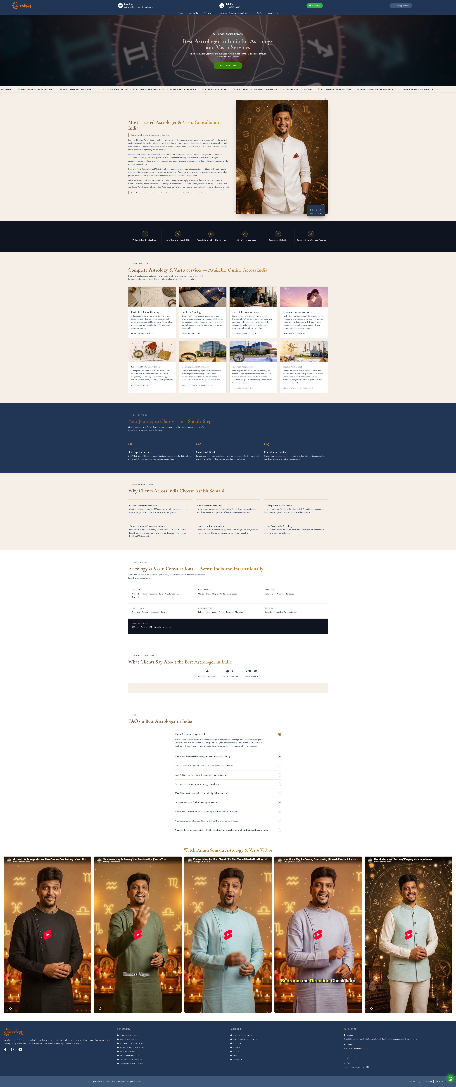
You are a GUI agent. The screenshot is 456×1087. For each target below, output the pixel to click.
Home (180, 13)
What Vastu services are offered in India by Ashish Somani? (201, 793)
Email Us (128, 4)
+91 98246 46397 (233, 7)
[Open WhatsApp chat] (451, 1078)
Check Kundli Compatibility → (296, 333)
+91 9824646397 (350, 1057)
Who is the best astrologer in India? (191, 734)
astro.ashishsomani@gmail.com (138, 7)
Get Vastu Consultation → (244, 388)
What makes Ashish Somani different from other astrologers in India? (207, 820)
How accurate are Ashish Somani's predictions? (196, 802)
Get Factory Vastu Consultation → (299, 388)
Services (207, 13)
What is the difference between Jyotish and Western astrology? (203, 756)
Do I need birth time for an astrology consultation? (198, 784)
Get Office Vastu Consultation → (197, 385)
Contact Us (273, 13)
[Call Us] (221, 5)
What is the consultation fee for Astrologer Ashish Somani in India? (206, 811)
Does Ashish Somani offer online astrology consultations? (201, 775)
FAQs (259, 13)
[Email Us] (120, 5)
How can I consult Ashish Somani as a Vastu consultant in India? (204, 765)
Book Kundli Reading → (142, 333)
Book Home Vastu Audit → (142, 385)
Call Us (229, 4)
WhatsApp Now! (228, 65)
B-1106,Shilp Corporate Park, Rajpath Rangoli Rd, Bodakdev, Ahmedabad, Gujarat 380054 (380, 1039)
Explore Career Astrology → (245, 333)
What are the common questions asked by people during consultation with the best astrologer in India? (221, 830)
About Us (193, 13)
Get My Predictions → (192, 333)
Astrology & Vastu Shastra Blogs (234, 13)
